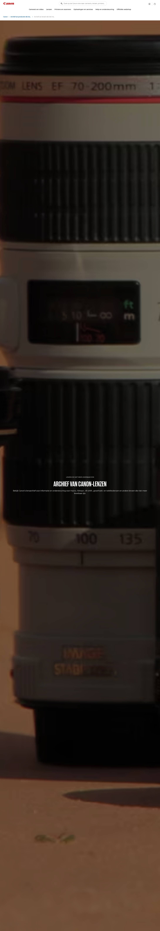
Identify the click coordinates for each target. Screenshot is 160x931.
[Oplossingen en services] (94, 9)
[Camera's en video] (44, 9)
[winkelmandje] (155, 4)
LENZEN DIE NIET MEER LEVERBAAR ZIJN (80, 477)
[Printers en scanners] (72, 9)
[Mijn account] (149, 4)
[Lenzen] (53, 9)
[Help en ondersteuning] (115, 9)
